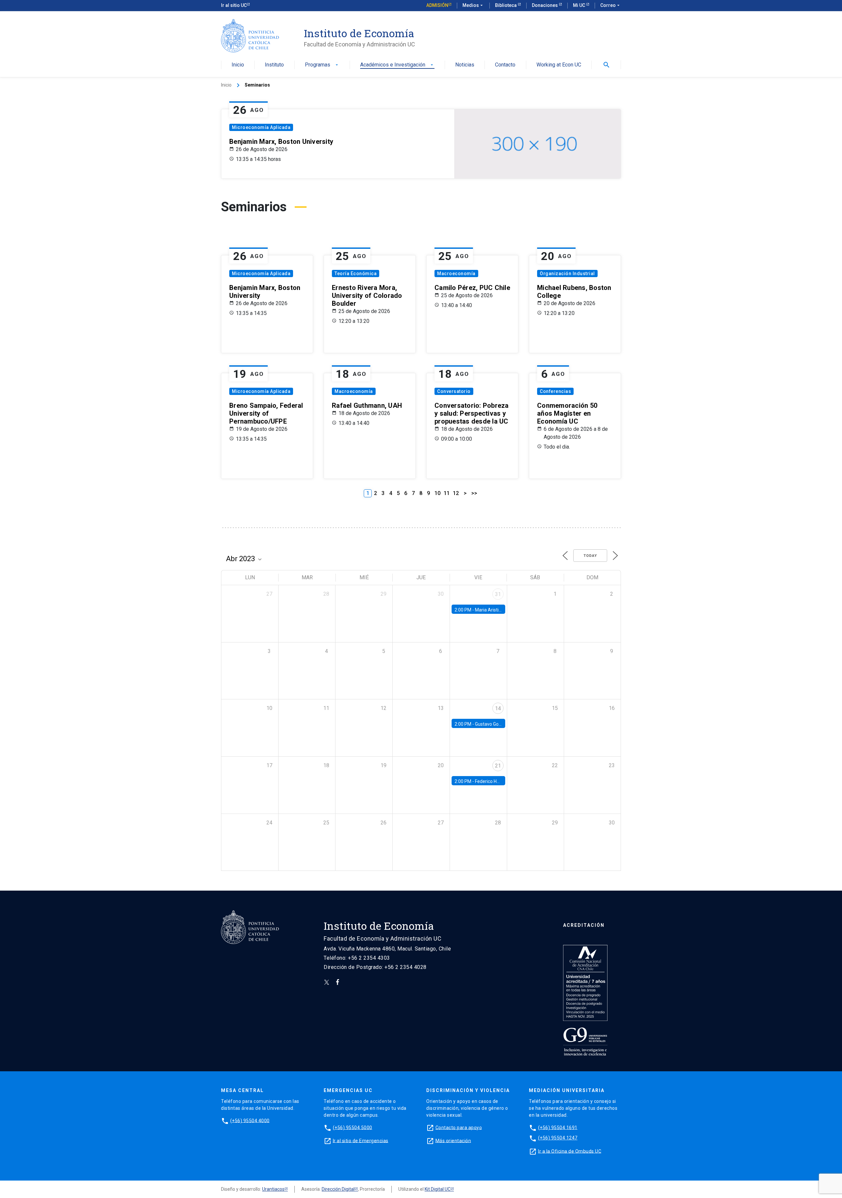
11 (447, 493)
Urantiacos (273, 1189)
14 (498, 708)
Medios (473, 5)
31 (498, 594)
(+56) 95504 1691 (558, 1127)
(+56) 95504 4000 (250, 1120)
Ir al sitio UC (234, 5)
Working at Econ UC (558, 65)
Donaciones (545, 5)
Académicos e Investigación (397, 65)
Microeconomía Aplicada (261, 127)
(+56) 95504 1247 (558, 1137)
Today (590, 556)
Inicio (238, 65)
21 (498, 766)
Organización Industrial (567, 273)
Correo (610, 5)
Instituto (274, 65)
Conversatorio (454, 391)
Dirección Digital (338, 1189)
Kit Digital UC (438, 1189)
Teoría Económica (355, 273)
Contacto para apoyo (458, 1127)
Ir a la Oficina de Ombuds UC (569, 1151)
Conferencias (555, 391)
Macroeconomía (456, 273)
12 (456, 493)
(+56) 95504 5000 (352, 1127)
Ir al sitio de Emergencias (360, 1140)
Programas (322, 65)
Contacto (505, 65)
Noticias (464, 65)
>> (474, 493)
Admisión (437, 5)
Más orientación (453, 1140)
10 (437, 493)
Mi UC (579, 5)
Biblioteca (506, 5)
